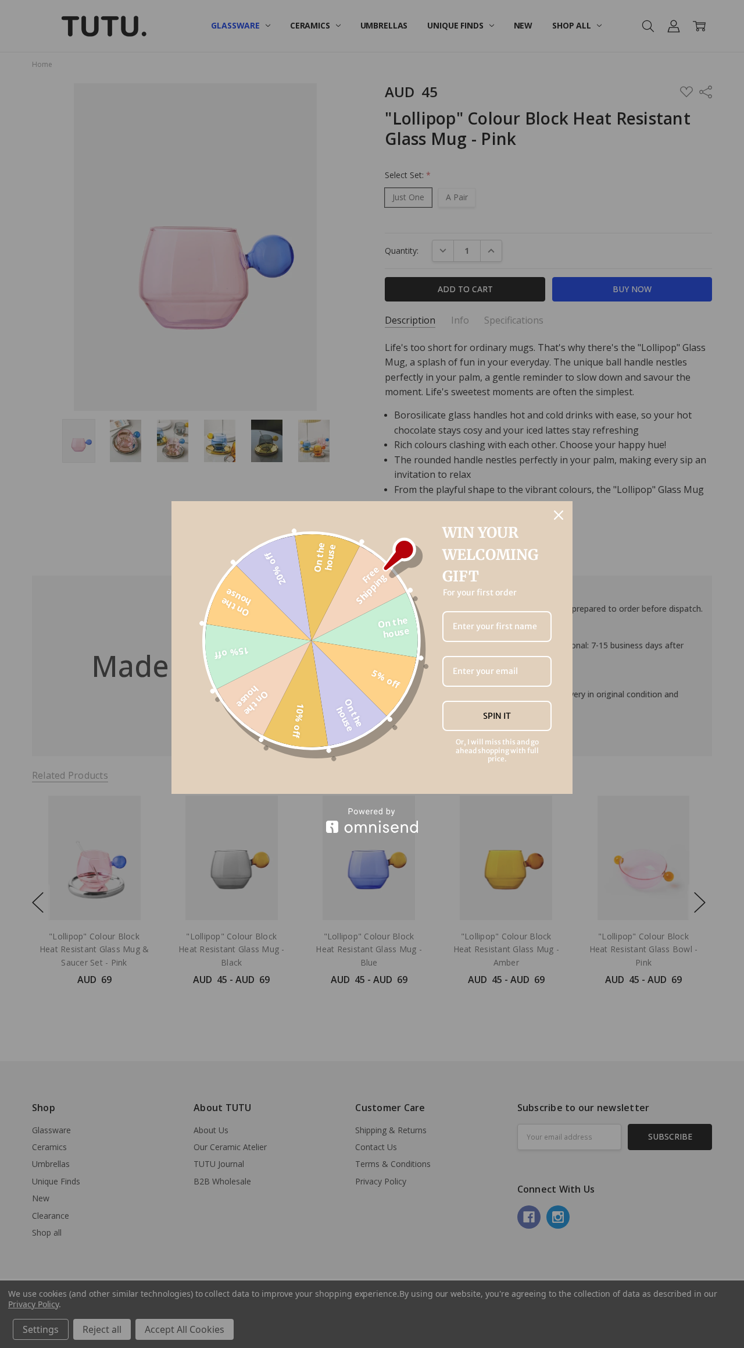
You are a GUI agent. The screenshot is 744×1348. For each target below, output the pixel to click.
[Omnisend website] (372, 820)
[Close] (559, 515)
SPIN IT (497, 716)
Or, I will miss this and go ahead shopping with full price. (497, 750)
